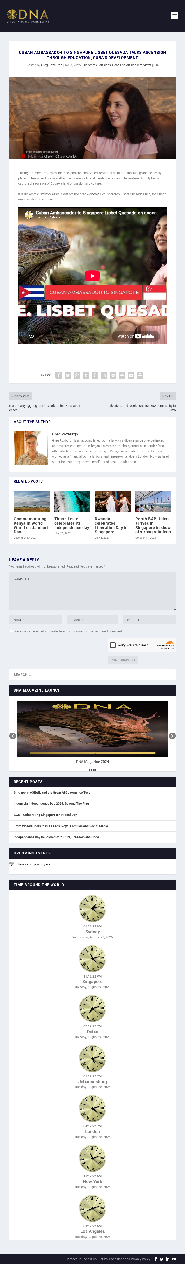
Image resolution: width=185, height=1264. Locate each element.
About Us (90, 1259)
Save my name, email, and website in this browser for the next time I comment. (68, 631)
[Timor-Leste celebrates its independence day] (72, 502)
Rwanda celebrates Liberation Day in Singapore (111, 525)
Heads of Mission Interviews (131, 65)
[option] (92, 734)
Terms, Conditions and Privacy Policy (124, 1259)
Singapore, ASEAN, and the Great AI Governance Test (52, 792)
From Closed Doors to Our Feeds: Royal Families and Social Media (61, 826)
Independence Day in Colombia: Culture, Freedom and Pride (56, 837)
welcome (93, 194)
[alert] (92, 864)
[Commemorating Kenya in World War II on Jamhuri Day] (32, 502)
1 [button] (90, 770)
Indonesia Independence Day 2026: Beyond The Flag (51, 803)
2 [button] (94, 770)
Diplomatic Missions (97, 65)
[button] (12, 736)
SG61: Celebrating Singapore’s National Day (45, 815)
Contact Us (73, 1259)
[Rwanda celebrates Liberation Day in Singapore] (113, 502)
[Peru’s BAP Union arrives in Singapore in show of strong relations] (153, 502)
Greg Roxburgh (51, 65)
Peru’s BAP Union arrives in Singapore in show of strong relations (153, 525)
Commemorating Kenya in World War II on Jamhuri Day (31, 525)
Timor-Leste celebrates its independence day (71, 523)
